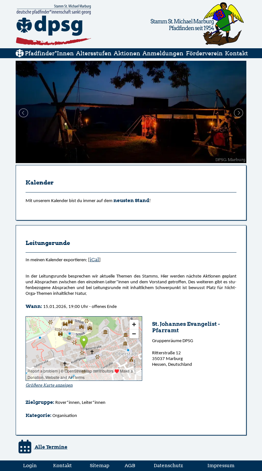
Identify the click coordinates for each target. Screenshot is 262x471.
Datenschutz (168, 465)
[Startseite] (53, 45)
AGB (130, 465)
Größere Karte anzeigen (49, 385)
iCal (94, 259)
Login (30, 465)
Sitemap (99, 465)
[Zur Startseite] (20, 55)
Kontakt (62, 465)
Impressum (221, 465)
